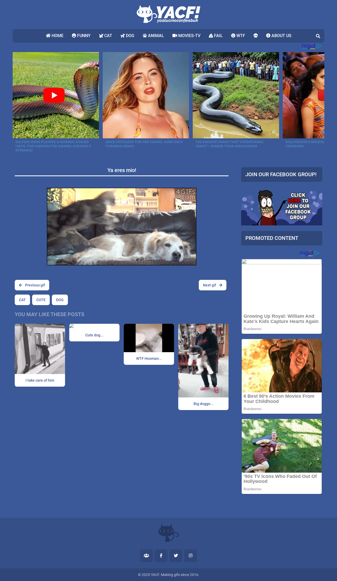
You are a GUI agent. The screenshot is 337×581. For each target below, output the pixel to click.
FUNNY (83, 35)
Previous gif (34, 285)
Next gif (210, 285)
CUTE (41, 300)
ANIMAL (155, 35)
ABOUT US (280, 35)
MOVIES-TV (188, 35)
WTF (240, 35)
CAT (107, 35)
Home (57, 35)
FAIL (218, 35)
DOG (129, 35)
